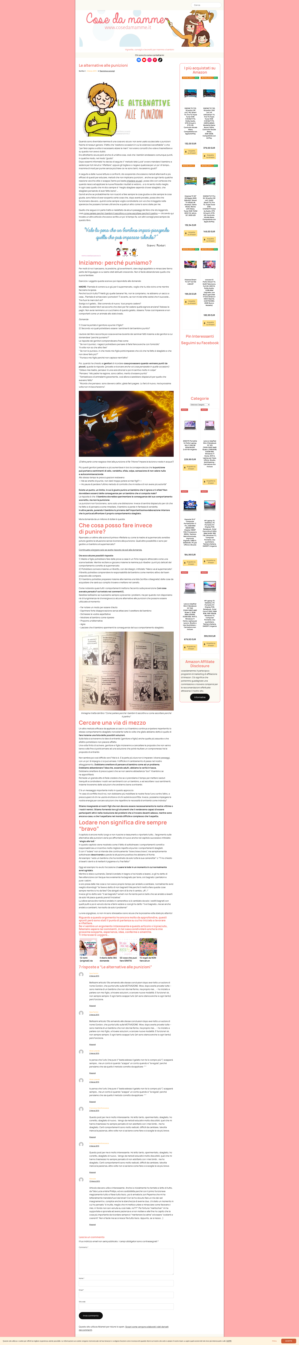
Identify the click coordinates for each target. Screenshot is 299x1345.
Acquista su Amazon (192, 152)
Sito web (82, 1302)
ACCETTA (288, 1341)
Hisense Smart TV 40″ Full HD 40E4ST (190, 282)
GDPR (228, 1341)
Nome (81, 1278)
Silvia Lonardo (94, 1051)
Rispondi (92, 1006)
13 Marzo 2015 (94, 1181)
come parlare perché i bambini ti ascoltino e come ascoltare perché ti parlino (121, 213)
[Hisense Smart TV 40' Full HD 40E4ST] (190, 264)
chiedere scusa (134, 180)
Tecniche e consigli (107, 71)
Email (81, 1290)
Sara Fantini (93, 973)
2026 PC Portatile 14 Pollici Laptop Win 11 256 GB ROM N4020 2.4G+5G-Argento (190, 445)
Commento (83, 1247)
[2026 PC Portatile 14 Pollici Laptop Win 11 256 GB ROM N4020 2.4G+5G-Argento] (190, 425)
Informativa (199, 697)
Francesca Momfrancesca (99, 1108)
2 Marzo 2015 (94, 976)
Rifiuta (274, 1341)
